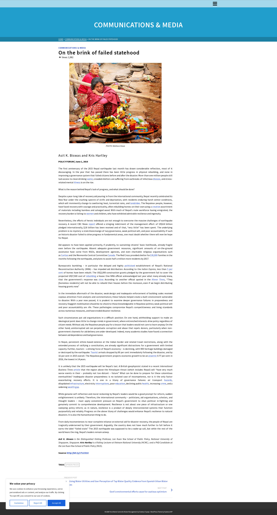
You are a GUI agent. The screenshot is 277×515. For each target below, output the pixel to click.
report (92, 224)
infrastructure (77, 383)
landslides (135, 203)
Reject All (38, 503)
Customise (19, 503)
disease (156, 178)
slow (101, 279)
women (90, 213)
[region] (37, 494)
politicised (130, 265)
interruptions (102, 383)
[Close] (66, 481)
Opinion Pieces (72, 465)
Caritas (64, 255)
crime (163, 383)
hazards (168, 380)
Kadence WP (168, 512)
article (77, 369)
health (145, 383)
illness (77, 182)
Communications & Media (72, 48)
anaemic (152, 355)
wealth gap (73, 387)
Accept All (56, 503)
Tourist (94, 352)
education (120, 383)
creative (156, 206)
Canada (111, 255)
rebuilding (91, 276)
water (90, 178)
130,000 (154, 255)
